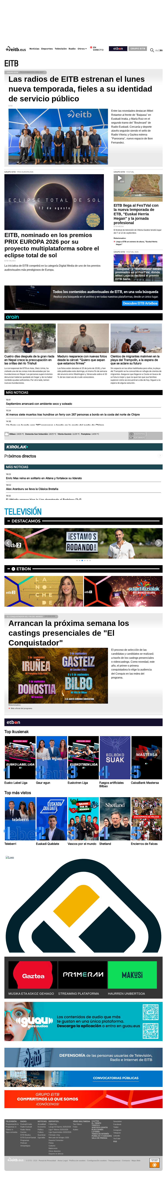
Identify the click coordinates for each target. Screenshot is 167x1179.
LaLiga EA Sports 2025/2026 (60, 1127)
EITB (11, 63)
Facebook (117, 1124)
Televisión (61, 49)
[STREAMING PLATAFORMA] (82, 974)
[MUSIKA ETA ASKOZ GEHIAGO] (32, 974)
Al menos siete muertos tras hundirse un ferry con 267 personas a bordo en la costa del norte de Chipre (73, 414)
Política (40, 1130)
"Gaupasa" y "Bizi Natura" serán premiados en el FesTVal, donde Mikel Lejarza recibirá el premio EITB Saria (138, 274)
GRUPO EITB (137, 48)
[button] (77, 560)
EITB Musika (25, 1135)
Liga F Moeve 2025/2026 (58, 1130)
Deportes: (54, 1121)
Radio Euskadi (26, 1127)
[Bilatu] (152, 50)
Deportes (47, 49)
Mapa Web (136, 1161)
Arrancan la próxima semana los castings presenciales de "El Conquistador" (68, 633)
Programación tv (12, 1124)
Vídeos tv (9, 1130)
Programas (24, 1140)
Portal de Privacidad (47, 1161)
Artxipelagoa (25, 1146)
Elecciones (97, 1130)
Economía (42, 1127)
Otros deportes (55, 1151)
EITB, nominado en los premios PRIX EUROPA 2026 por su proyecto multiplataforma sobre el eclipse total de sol (51, 245)
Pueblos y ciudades (102, 1136)
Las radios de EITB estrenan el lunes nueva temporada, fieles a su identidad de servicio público (80, 89)
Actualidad (42, 1124)
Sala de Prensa (99, 1138)
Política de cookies (77, 1161)
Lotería (96, 1132)
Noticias (34, 49)
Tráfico (96, 1125)
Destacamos (26, 521)
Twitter (116, 1127)
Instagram (117, 1130)
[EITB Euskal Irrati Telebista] (16, 48)
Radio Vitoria (25, 1130)
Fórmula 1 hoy (54, 1135)
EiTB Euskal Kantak (28, 1138)
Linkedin (116, 1136)
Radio (72, 49)
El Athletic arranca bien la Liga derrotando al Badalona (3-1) (43, 499)
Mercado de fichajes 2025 (59, 1138)
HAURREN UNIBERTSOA (126, 993)
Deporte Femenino (56, 1140)
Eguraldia (41, 1138)
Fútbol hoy (53, 1124)
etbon (23, 568)
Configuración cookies (97, 1161)
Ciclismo (52, 1146)
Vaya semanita (11, 1132)
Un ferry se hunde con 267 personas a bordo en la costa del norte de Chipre (55, 425)
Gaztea (23, 1132)
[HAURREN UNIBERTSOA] (132, 974)
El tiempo (96, 1123)
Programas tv (11, 1127)
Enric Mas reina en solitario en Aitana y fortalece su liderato (44, 478)
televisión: (11, 1121)
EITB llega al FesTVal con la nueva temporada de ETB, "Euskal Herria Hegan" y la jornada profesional (136, 214)
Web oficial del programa (21, 708)
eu (157, 50)
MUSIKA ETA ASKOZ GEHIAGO (31, 993)
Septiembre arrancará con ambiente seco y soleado (39, 403)
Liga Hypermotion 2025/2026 (60, 1132)
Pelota (51, 1143)
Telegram (117, 1133)
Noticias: (42, 1121)
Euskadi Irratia (26, 1124)
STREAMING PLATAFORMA (78, 993)
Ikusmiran (42, 1135)
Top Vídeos (77, 1124)
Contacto (126, 1161)
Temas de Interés (100, 1134)
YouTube (116, 1138)
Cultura (40, 1132)
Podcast (23, 1143)
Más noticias (17, 392)
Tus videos (139, 438)
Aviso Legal (63, 1161)
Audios (75, 1130)
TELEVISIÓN (23, 512)
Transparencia (114, 1161)
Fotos (75, 1127)
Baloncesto (53, 1148)
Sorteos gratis (100, 1127)
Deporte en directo (56, 1154)
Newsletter (117, 1121)
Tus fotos (139, 434)
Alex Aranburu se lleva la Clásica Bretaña (32, 489)
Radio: (23, 1121)
